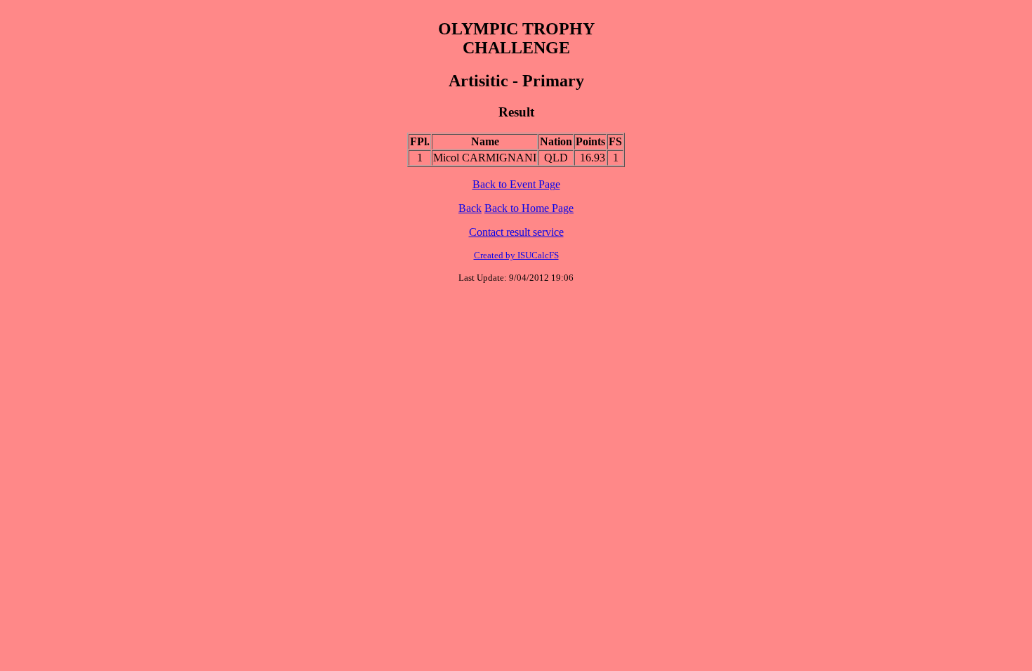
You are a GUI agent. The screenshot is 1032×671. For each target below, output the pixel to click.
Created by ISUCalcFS (516, 255)
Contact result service (516, 232)
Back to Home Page (529, 208)
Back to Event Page (516, 184)
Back (470, 208)
